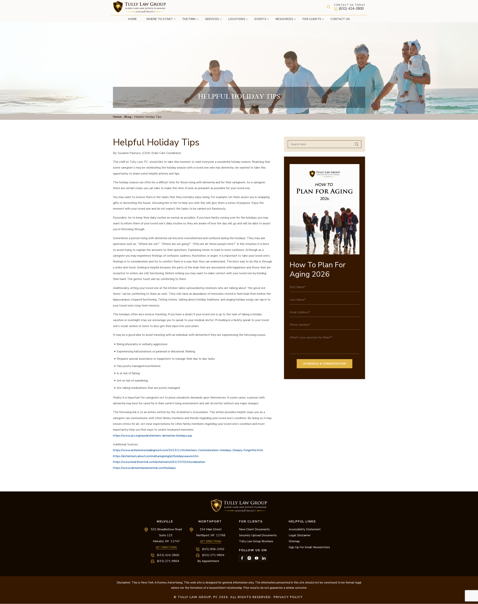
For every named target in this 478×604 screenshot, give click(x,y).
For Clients (311, 19)
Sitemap (294, 541)
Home (132, 19)
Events (260, 19)
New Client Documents (254, 529)
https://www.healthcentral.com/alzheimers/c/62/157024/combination (159, 462)
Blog (127, 117)
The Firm (189, 19)
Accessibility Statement (305, 529)
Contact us (340, 19)
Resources (284, 19)
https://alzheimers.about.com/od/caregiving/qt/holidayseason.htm (155, 456)
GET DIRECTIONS (166, 547)
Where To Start (159, 19)
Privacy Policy (288, 597)
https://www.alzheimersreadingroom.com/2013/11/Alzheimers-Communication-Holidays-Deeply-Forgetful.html (188, 450)
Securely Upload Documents (258, 535)
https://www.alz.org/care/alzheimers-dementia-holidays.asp (152, 436)
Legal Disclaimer (300, 535)
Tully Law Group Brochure (256, 541)
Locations (236, 19)
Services (212, 19)
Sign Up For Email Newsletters (309, 547)
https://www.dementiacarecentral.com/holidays (144, 468)
